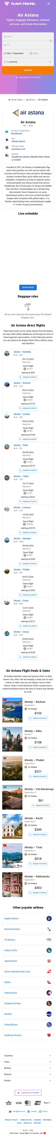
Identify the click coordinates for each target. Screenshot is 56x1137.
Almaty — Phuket (21, 569)
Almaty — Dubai (21, 600)
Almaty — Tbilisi (21, 476)
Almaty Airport (18, 141)
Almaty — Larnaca (22, 507)
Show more (28, 287)
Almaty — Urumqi (22, 414)
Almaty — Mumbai (22, 538)
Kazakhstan (16, 133)
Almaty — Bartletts (22, 352)
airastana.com (18, 149)
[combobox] (29, 36)
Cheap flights (17, 99)
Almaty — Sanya (21, 632)
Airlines (32, 99)
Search (28, 70)
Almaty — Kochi (33, 818)
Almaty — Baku (33, 731)
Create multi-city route (29, 77)
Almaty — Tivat (33, 847)
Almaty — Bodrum (22, 383)
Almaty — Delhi (21, 445)
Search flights (29, 377)
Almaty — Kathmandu (36, 876)
